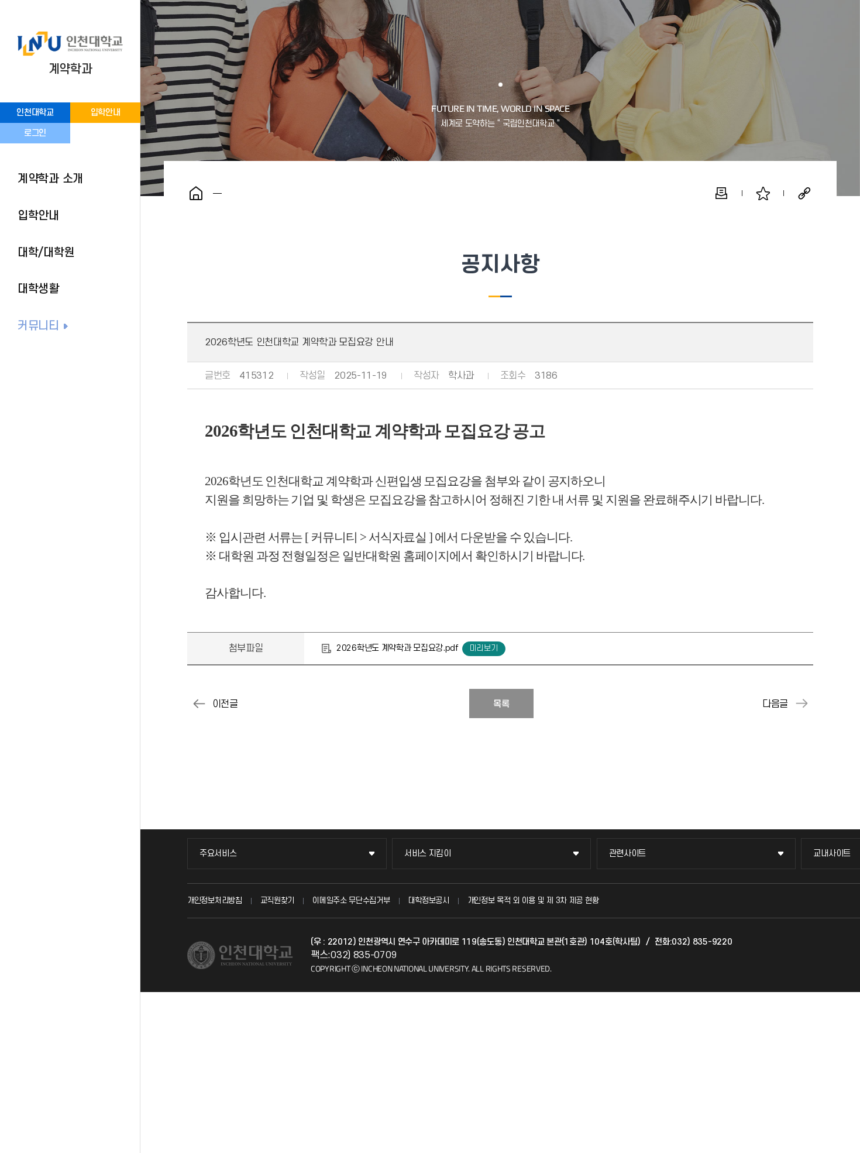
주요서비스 (218, 854)
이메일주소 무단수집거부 (351, 900)
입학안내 (106, 113)
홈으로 (196, 193)
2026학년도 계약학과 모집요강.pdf (397, 648)
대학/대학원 (46, 252)
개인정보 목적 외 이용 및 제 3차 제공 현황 (533, 900)
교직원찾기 (277, 900)
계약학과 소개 (50, 179)
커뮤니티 (38, 326)
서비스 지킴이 (427, 854)
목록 (501, 704)
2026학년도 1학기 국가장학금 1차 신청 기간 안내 (199, 703)
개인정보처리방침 (214, 900)
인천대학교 (35, 113)
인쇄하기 (721, 193)
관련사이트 (627, 854)
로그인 (35, 133)
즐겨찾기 (763, 193)
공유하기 (804, 193)
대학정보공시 (428, 900)
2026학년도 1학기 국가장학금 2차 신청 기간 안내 (801, 703)
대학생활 (38, 289)
